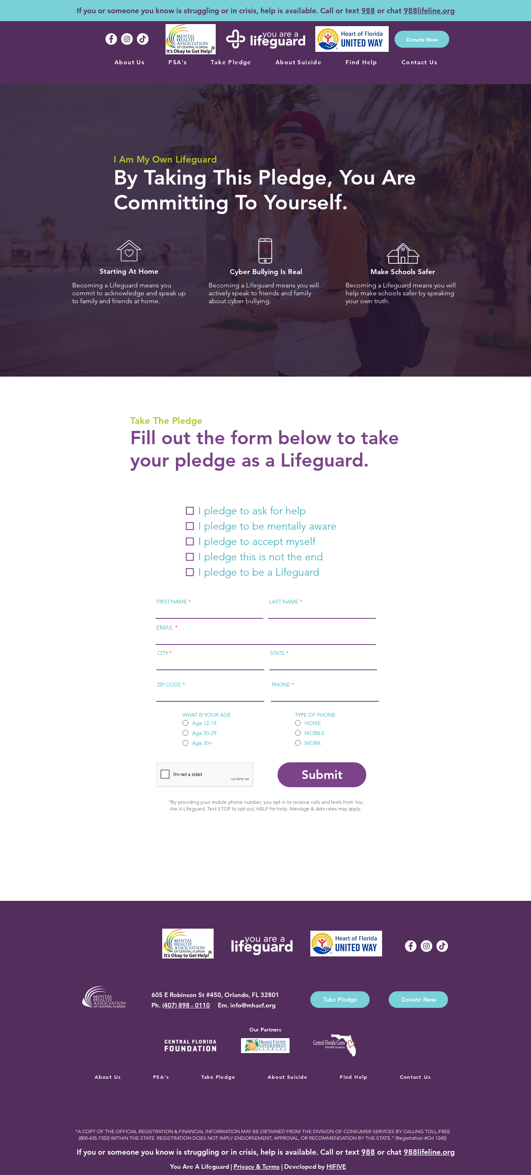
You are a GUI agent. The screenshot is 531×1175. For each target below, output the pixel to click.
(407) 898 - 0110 (186, 1005)
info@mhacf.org (252, 1005)
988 (368, 10)
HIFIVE (336, 1166)
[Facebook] (111, 39)
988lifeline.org (429, 10)
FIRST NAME (171, 601)
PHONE (281, 684)
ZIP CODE (169, 684)
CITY (162, 653)
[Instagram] (127, 39)
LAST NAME (284, 601)
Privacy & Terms (257, 1166)
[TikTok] (143, 39)
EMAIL (164, 627)
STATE (277, 653)
